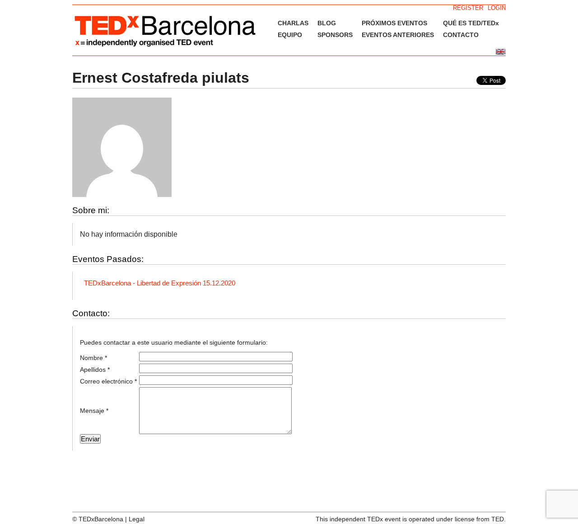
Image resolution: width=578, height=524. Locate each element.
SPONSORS (335, 34)
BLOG (326, 23)
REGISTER (468, 8)
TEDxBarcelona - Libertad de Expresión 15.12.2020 (159, 283)
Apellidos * (95, 369)
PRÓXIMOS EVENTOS (394, 23)
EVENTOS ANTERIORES (398, 34)
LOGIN (497, 8)
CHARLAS (293, 23)
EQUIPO (290, 34)
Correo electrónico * (108, 381)
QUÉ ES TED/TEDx (471, 23)
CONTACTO (461, 34)
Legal (136, 519)
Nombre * (93, 357)
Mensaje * (94, 410)
